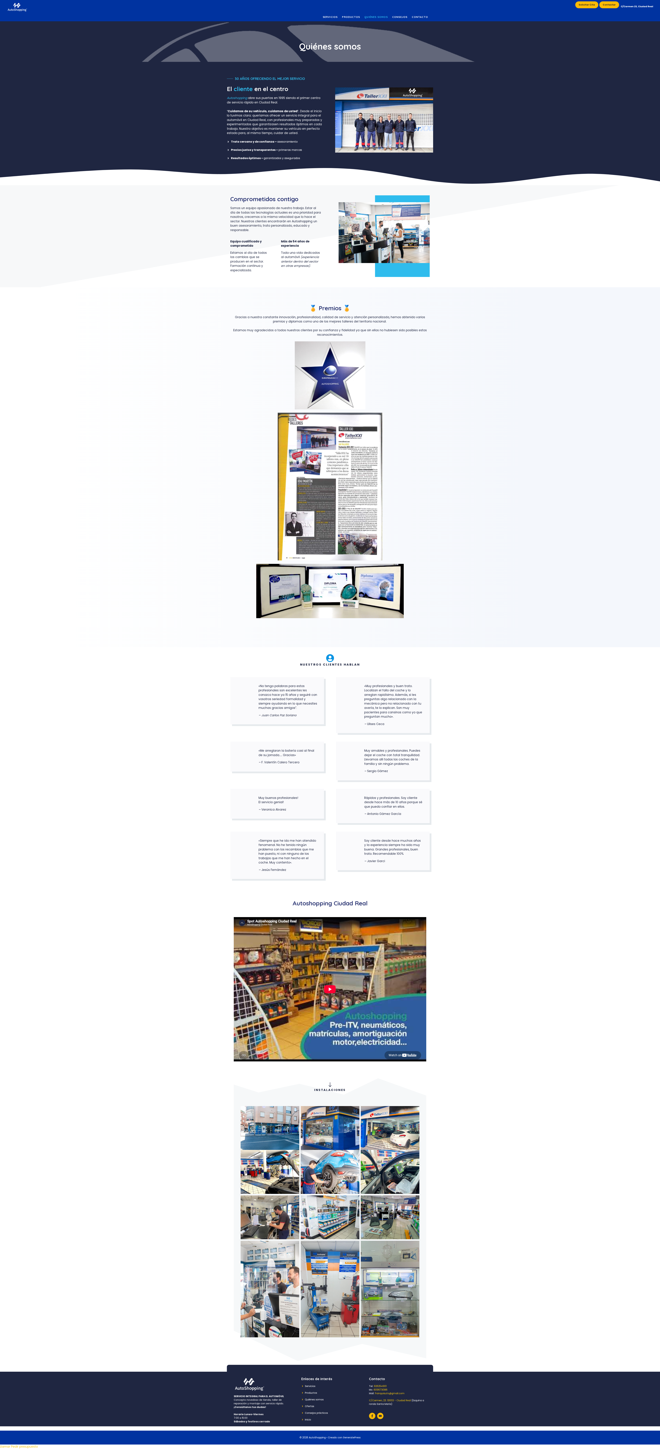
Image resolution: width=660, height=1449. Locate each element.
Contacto (420, 17)
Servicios (330, 17)
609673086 (380, 1389)
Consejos (400, 17)
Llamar (5, 1447)
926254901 (380, 1386)
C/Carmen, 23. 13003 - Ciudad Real (390, 1400)
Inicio (308, 1419)
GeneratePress (352, 1437)
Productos (351, 17)
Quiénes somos (376, 17)
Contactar (609, 4)
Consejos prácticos (316, 1413)
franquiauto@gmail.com (389, 1393)
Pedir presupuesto (24, 1447)
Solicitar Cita (587, 4)
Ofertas (309, 1406)
